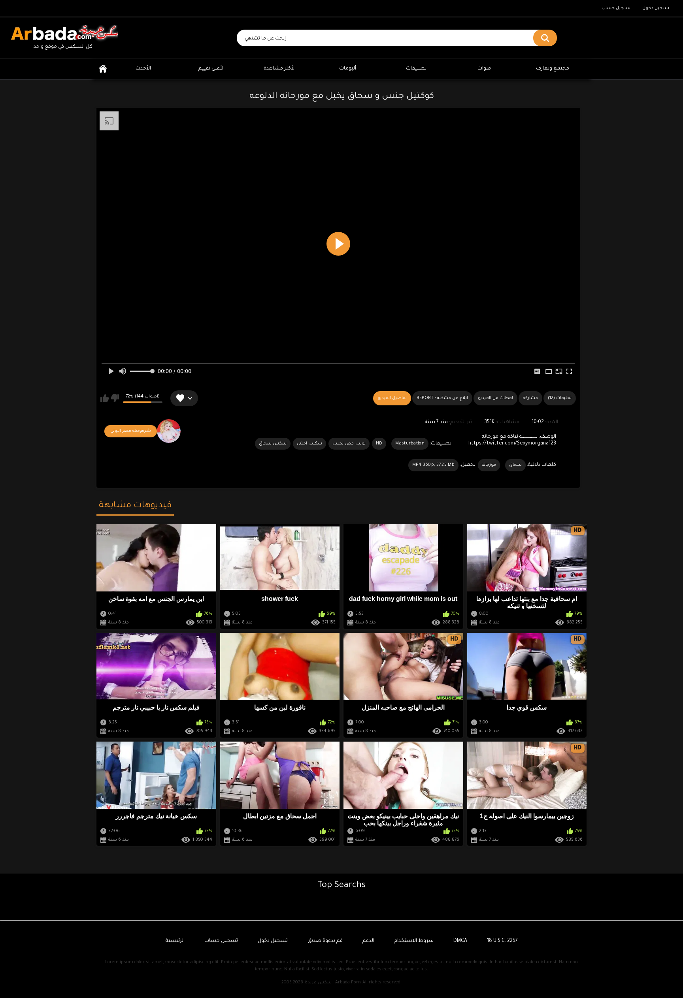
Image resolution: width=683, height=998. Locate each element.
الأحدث (143, 69)
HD (379, 443)
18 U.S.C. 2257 (502, 941)
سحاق (515, 465)
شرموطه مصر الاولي (130, 431)
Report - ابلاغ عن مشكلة (442, 398)
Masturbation (410, 443)
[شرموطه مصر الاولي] (169, 431)
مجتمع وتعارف (552, 69)
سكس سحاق (273, 443)
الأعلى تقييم (211, 69)
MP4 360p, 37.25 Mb (433, 465)
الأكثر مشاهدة (280, 69)
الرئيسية (102, 69)
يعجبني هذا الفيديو (104, 398)
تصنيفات (416, 69)
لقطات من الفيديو (495, 398)
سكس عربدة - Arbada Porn (333, 982)
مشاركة (530, 398)
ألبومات (347, 69)
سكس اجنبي (309, 443)
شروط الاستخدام (414, 941)
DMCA (460, 941)
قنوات (484, 69)
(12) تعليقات (560, 398)
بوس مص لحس (349, 443)
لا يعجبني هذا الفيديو (115, 398)
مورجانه (489, 465)
